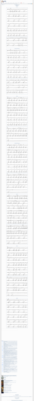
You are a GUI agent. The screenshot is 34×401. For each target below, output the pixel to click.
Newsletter (15, 400)
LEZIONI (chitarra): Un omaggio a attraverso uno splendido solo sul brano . (10, 367)
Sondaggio (20, 400)
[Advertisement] (23, 1)
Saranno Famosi (14, 400)
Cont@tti (21, 400)
